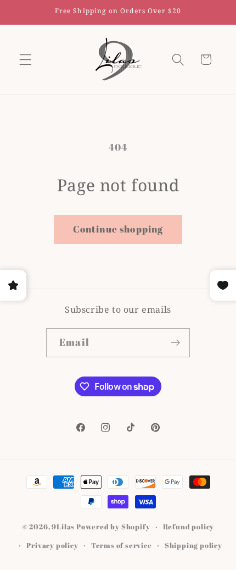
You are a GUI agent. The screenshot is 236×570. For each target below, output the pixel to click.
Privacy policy (52, 545)
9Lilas (63, 527)
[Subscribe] (175, 343)
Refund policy (188, 527)
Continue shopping (118, 229)
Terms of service (121, 545)
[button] (26, 60)
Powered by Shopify (113, 527)
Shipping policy (193, 545)
